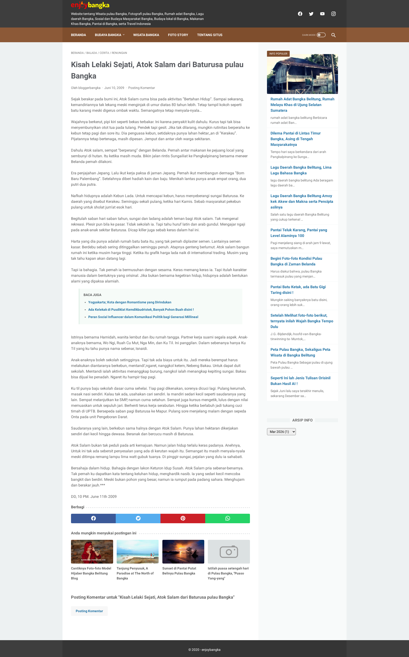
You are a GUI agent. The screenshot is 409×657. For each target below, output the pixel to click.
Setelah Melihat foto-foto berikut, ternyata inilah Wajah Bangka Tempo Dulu (302, 321)
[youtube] (322, 14)
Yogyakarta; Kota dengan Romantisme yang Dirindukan (129, 302)
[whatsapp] (227, 518)
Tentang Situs (209, 35)
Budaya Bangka (108, 35)
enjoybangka (211, 650)
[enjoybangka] (93, 5)
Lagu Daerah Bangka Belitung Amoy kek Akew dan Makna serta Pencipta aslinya (302, 201)
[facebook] (299, 14)
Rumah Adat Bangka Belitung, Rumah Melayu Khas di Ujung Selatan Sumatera (302, 105)
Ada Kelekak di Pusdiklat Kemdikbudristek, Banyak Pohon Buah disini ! (141, 310)
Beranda (78, 35)
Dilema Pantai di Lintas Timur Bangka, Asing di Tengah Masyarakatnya (296, 139)
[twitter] (311, 14)
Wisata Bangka (146, 35)
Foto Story (178, 35)
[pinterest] (182, 518)
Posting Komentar (141, 88)
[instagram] (333, 14)
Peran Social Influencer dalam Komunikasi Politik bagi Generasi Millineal (143, 317)
